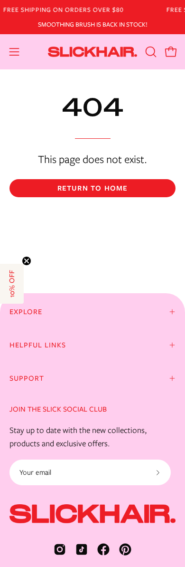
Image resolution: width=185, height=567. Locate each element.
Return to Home (92, 188)
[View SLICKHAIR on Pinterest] (125, 549)
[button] (150, 51)
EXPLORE (25, 312)
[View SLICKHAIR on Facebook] (103, 549)
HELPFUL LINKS (37, 345)
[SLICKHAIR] (92, 52)
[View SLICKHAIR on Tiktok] (81, 549)
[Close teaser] (26, 261)
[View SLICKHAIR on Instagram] (60, 549)
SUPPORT (26, 378)
